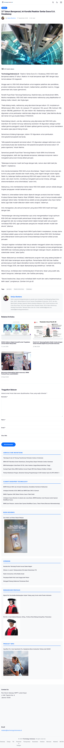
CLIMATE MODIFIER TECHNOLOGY (15, 481)
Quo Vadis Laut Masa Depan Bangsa (13, 517)
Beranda (2, 741)
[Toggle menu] (61, 2)
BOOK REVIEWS (8, 512)
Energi (8, 741)
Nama (3, 419)
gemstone (9, 289)
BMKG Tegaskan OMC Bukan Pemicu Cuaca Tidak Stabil (18, 494)
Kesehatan (35, 741)
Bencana (48, 741)
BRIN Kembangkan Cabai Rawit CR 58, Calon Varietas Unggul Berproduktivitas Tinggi (26, 465)
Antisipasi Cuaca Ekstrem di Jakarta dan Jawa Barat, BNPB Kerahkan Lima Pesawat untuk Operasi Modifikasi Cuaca (30, 498)
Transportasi (26, 741)
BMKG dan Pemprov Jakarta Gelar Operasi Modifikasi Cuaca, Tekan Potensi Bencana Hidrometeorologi (31, 503)
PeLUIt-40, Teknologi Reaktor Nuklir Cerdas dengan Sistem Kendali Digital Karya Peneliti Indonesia (47, 342)
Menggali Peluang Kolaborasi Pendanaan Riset (16, 581)
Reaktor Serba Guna (19, 289)
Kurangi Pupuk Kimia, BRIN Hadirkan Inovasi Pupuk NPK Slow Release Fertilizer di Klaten (27, 469)
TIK (13, 741)
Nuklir (4, 8)
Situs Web (4, 435)
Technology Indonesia (29, 738)
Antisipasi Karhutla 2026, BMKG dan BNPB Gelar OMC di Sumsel (21, 490)
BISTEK (62, 741)
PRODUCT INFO (8, 644)
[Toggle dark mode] (57, 2)
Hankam (42, 741)
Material (55, 741)
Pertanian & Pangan (18, 743)
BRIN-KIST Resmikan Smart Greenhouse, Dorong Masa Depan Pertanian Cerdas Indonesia (28, 461)
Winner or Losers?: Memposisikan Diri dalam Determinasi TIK (20, 570)
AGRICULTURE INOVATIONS (13, 453)
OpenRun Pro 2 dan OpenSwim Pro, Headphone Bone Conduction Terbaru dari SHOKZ (27, 649)
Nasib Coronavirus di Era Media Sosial (13, 573)
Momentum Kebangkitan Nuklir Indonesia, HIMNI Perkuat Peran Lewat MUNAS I (15, 373)
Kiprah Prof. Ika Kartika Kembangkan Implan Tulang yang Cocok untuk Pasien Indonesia (27, 595)
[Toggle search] (53, 2)
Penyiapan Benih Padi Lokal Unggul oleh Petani (16, 577)
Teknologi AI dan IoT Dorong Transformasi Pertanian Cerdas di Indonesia (23, 458)
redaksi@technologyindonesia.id (11, 730)
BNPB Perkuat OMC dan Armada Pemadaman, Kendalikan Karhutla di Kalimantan (25, 487)
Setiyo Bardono (11, 18)
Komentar (4, 396)
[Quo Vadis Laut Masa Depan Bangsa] (15, 536)
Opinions (6, 561)
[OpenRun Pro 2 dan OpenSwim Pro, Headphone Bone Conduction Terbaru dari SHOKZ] (15, 663)
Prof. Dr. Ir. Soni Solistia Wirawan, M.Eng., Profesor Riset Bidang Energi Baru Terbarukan (27, 617)
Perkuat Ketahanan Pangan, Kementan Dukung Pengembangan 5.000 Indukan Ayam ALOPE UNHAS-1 (31, 472)
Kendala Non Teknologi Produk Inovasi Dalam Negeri (17, 566)
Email (3, 427)
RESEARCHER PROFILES (11, 590)
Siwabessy (29, 289)
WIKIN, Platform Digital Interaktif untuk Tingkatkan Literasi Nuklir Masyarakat (15, 342)
